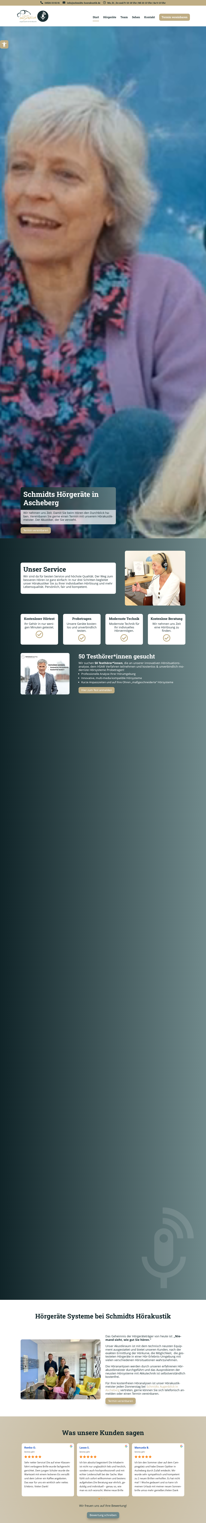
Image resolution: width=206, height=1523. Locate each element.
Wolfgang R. (32, 1447)
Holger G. (85, 1447)
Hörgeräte (109, 17)
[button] (4, 44)
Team (124, 17)
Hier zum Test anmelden (96, 690)
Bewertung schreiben (103, 1515)
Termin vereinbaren (174, 17)
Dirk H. (139, 1447)
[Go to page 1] (101, 1498)
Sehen (136, 17)
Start (96, 17)
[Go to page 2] (104, 1498)
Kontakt (149, 17)
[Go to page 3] (107, 1498)
